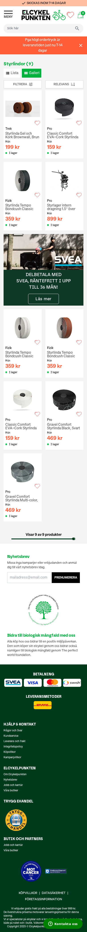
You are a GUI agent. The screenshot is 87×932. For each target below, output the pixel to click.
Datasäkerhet (54, 893)
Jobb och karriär (13, 785)
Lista (14, 73)
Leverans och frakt (14, 741)
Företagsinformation (43, 899)
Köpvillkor (10, 752)
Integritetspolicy (13, 746)
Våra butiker (11, 790)
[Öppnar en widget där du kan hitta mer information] (63, 924)
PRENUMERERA (65, 577)
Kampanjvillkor (12, 757)
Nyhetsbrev (10, 780)
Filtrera (20, 84)
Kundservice (11, 736)
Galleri (34, 73)
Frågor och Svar (13, 730)
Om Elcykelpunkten (15, 774)
